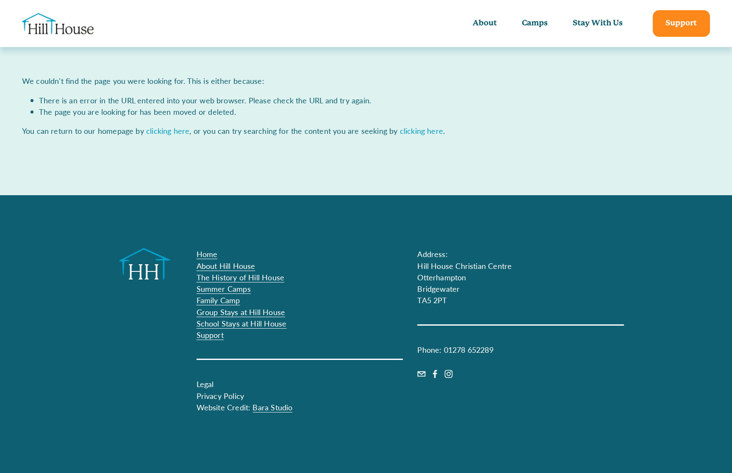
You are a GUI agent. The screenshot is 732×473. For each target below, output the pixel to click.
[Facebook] (435, 374)
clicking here (167, 130)
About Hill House (226, 265)
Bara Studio (272, 407)
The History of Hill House (241, 277)
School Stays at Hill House (242, 323)
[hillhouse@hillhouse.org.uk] (421, 374)
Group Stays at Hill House (241, 312)
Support (681, 23)
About (485, 23)
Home (207, 254)
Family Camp (218, 300)
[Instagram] (448, 374)
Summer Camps (224, 288)
